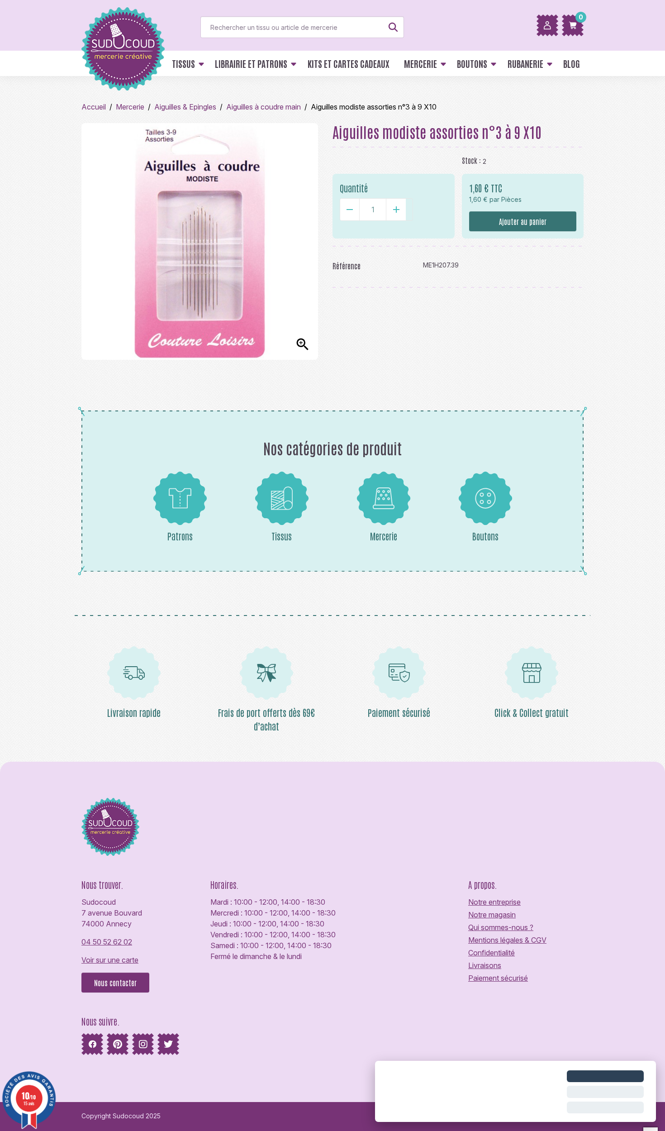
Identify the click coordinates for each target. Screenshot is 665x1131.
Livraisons (484, 965)
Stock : (471, 160)
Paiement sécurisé (498, 978)
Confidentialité (491, 952)
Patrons (180, 536)
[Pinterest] (117, 1044)
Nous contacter (115, 982)
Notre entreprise (494, 902)
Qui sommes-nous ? (500, 927)
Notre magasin (492, 914)
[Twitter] (168, 1044)
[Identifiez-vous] (547, 25)
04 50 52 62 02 (106, 941)
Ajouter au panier (522, 221)
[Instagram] (143, 1044)
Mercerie (383, 536)
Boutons (485, 536)
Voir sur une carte (109, 959)
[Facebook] (92, 1044)
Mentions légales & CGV (507, 940)
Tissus (281, 536)
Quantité (354, 188)
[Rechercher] (393, 27)
